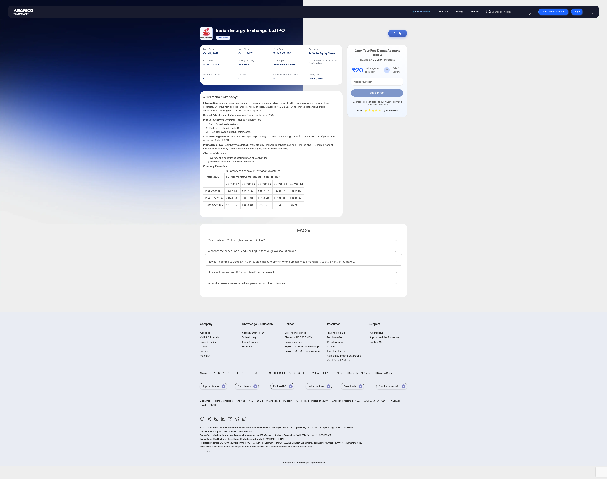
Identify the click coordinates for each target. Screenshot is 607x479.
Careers (204, 346)
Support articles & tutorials (384, 337)
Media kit (205, 355)
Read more (205, 451)
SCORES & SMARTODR (375, 401)
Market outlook (250, 341)
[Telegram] (237, 418)
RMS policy (287, 401)
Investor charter (336, 351)
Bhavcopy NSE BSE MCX (298, 337)
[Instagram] (216, 418)
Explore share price (295, 332)
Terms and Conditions (377, 104)
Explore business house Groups (302, 346)
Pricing (459, 11)
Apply (398, 33)
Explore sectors (293, 341)
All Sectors (366, 373)
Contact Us (375, 341)
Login (577, 11)
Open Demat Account (553, 11)
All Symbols (352, 373)
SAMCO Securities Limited (213, 427)
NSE (251, 401)
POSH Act (395, 401)
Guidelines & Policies (338, 360)
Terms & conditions (223, 401)
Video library (249, 337)
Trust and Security (319, 401)
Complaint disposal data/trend (344, 355)
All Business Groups (383, 373)
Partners (474, 11)
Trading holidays (336, 332)
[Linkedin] (223, 418)
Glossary (247, 346)
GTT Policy (301, 401)
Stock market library (253, 332)
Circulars (332, 346)
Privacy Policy (391, 102)
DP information (335, 341)
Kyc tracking (376, 332)
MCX (357, 401)
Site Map (240, 401)
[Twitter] (209, 418)
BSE (259, 401)
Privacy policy (271, 401)
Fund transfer (334, 337)
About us (205, 332)
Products (443, 11)
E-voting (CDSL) (208, 405)
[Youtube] (230, 418)
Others (339, 373)
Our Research (423, 11)
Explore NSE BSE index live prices (303, 351)
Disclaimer (205, 401)
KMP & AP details (209, 337)
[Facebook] (202, 418)
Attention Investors (341, 401)
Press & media (208, 341)
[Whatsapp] (244, 418)
